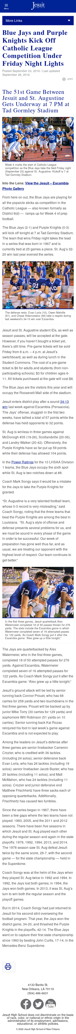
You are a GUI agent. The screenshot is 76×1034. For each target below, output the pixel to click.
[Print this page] (8, 968)
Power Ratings (22, 462)
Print (70, 78)
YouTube (50, 1004)
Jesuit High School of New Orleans (38, 6)
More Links (14, 20)
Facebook (25, 1004)
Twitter (38, 1004)
